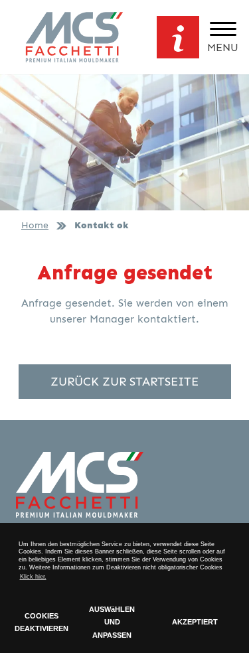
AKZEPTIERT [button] (195, 622)
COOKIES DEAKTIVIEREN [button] (41, 622)
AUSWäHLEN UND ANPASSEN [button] (112, 622)
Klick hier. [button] (33, 576)
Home (34, 225)
